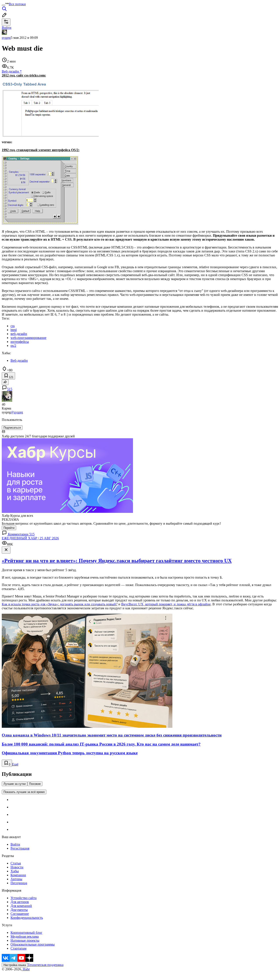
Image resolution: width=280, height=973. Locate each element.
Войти (15, 844)
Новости (16, 867)
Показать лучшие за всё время (24, 792)
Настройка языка (15, 965)
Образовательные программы (32, 944)
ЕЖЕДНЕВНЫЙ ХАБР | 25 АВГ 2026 (30, 538)
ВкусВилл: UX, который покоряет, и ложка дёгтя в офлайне (166, 604)
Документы (19, 910)
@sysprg (17, 412)
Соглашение (19, 914)
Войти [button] (6, 27)
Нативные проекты (24, 940)
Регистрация (19, 848)
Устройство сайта (23, 898)
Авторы (16, 879)
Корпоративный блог (26, 932)
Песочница (18, 883)
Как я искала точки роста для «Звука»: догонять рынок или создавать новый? (59, 604)
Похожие (35, 783)
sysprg (6, 37)
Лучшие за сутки (15, 783)
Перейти (9, 527)
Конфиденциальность (26, 917)
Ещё (15, 764)
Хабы (14, 871)
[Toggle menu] (3, 5)
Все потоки (17, 4)
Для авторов (19, 902)
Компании (18, 875)
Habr (26, 969)
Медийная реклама (24, 936)
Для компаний (21, 906)
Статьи (15, 863)
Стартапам (18, 948)
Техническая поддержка (45, 965)
